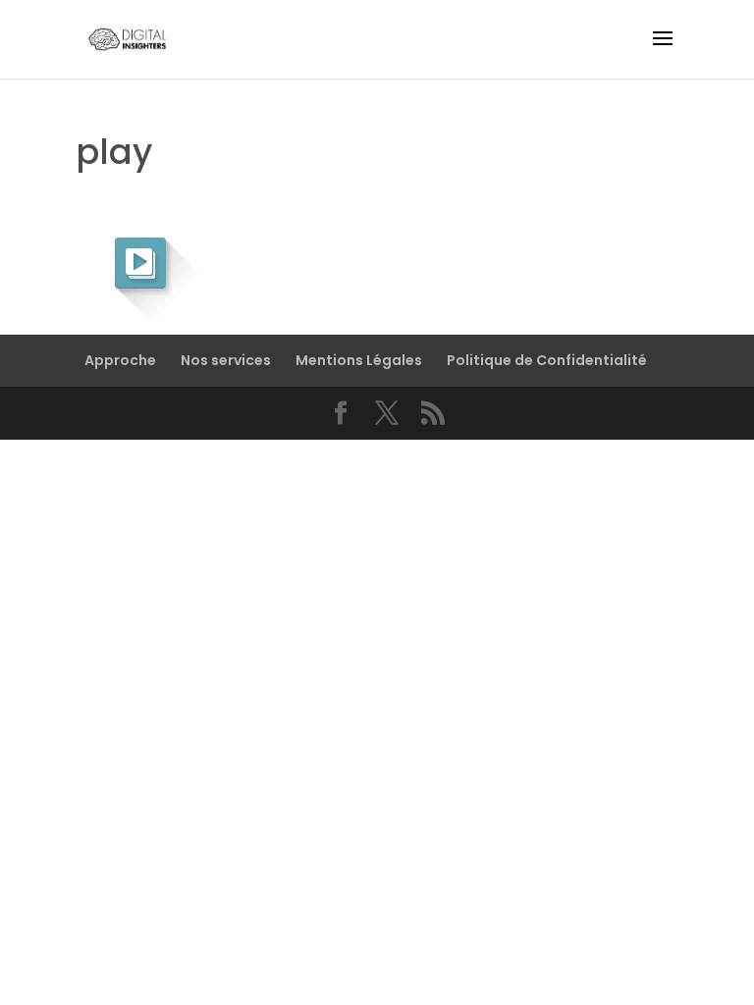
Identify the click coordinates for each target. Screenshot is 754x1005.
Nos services (226, 360)
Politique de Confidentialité (547, 360)
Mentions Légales (359, 360)
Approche (120, 360)
